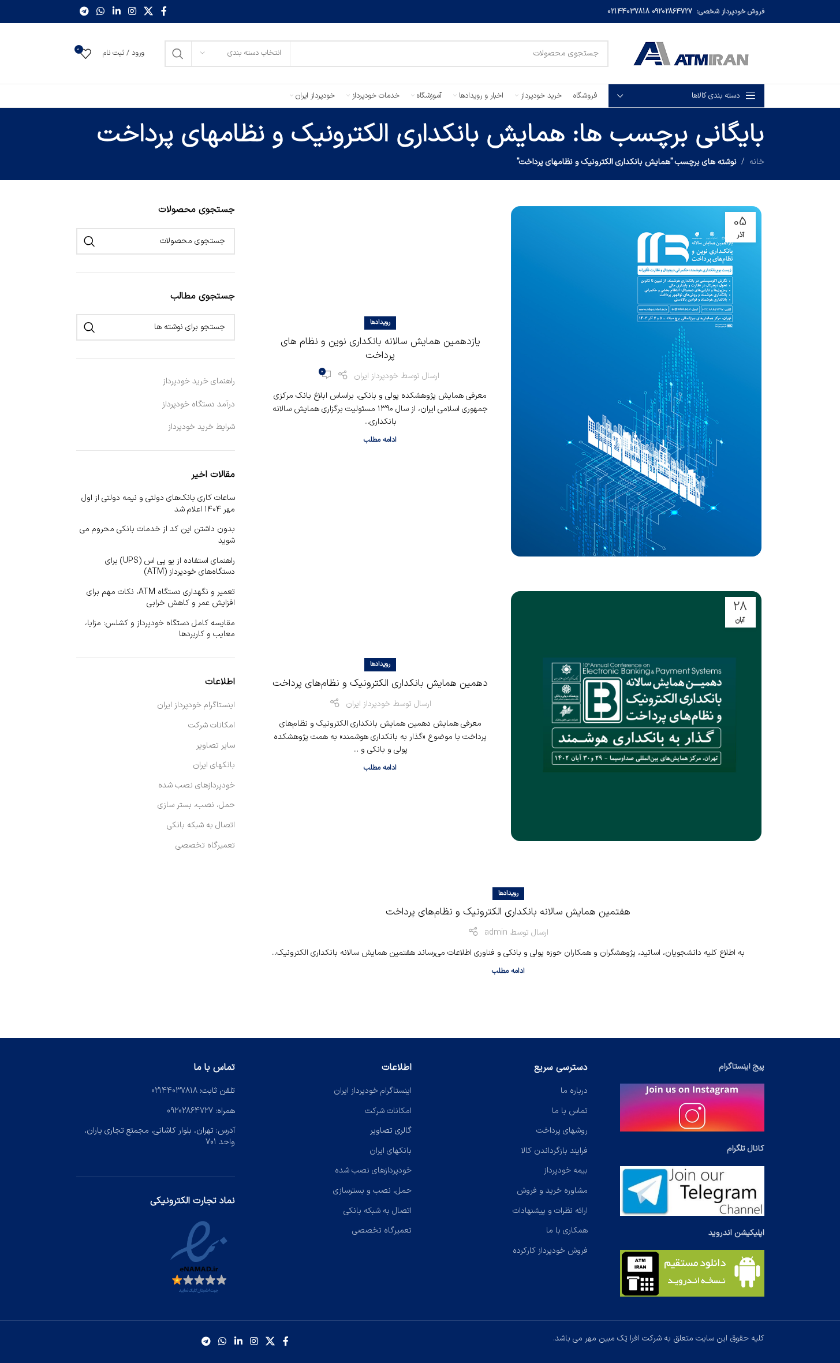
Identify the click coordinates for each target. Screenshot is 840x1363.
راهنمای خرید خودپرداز (199, 381)
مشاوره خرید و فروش (552, 1191)
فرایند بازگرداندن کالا (554, 1151)
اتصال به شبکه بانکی (201, 825)
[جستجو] (178, 53)
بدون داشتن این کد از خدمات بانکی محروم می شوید (157, 535)
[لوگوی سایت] (692, 53)
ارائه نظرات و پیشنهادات (550, 1211)
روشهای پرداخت (562, 1131)
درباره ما (574, 1091)
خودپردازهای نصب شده (196, 785)
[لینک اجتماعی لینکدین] (116, 11)
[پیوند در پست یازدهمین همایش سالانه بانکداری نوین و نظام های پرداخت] (636, 381)
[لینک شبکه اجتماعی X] (148, 11)
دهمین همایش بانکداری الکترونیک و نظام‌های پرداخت (380, 683)
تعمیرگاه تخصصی (205, 846)
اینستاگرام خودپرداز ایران (196, 705)
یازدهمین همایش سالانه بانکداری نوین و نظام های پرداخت (380, 348)
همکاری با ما (567, 1230)
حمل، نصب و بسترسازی (372, 1191)
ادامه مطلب (380, 439)
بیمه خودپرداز (566, 1170)
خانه (756, 162)
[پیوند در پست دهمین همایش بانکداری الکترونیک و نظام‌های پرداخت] (636, 716)
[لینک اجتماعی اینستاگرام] (132, 11)
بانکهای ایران (214, 765)
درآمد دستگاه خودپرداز (198, 404)
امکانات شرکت (211, 725)
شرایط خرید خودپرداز (201, 427)
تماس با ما (570, 1111)
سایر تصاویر (215, 746)
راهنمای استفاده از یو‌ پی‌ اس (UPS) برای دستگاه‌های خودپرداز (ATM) (170, 566)
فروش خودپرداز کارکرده (550, 1251)
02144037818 (628, 11)
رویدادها (380, 322)
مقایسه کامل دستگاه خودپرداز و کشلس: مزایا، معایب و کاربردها (160, 629)
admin (495, 933)
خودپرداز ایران (376, 376)
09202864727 (672, 11)
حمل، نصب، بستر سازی (196, 805)
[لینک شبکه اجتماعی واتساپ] (101, 11)
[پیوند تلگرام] (84, 11)
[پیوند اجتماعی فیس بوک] (164, 11)
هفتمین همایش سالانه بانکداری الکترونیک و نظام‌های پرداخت (508, 912)
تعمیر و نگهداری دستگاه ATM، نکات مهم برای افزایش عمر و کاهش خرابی (161, 598)
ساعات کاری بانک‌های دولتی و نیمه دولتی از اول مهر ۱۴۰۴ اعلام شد (158, 503)
